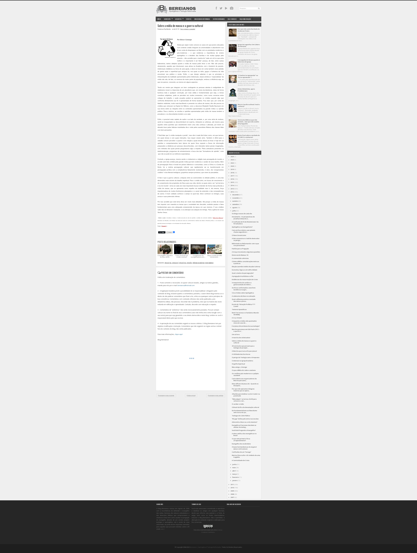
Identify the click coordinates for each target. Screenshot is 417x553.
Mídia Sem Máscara (218, 217)
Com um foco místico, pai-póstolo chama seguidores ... (243, 231)
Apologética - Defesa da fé (172, 263)
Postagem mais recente (166, 395)
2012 (232, 192)
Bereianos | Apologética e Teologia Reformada (205, 547)
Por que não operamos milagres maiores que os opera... (243, 390)
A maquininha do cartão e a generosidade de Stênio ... (242, 283)
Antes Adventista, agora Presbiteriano (246, 90)
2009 (232, 491)
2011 (232, 484)
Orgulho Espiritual (238, 364)
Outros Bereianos (219, 19)
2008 (232, 494)
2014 (232, 185)
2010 (232, 488)
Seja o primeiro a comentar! (187, 29)
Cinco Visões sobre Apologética (243, 293)
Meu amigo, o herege (239, 367)
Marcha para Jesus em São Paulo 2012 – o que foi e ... (246, 330)
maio (234, 468)
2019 (232, 169)
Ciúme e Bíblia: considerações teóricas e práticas (245, 262)
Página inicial (191, 395)
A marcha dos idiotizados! (241, 338)
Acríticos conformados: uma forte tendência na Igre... (243, 289)
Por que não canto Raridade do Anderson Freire (249, 30)
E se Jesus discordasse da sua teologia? (246, 326)
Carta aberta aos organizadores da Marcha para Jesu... (244, 379)
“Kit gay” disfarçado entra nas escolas (245, 419)
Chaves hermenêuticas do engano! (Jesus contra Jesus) (244, 448)
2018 (232, 173)
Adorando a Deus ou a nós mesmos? (244, 422)
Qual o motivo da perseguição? (243, 273)
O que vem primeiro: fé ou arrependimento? (241, 439)
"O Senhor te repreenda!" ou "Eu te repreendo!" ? (248, 76)
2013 (232, 189)
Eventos (188, 19)
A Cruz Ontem (237, 318)
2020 (232, 166)
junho (234, 464)
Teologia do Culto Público (241, 416)
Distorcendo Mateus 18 (240, 255)
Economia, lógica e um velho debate (244, 270)
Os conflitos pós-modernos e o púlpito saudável (245, 374)
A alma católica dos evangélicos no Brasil (244, 434)
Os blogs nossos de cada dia (242, 214)
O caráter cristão (238, 404)
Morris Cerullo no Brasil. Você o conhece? (249, 105)
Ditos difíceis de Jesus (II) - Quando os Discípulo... (245, 385)
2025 (232, 157)
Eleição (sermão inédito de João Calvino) (246, 267)
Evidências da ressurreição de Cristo (245, 279)
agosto (234, 207)
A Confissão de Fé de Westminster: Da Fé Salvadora (245, 223)
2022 (232, 163)
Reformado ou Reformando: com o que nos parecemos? (245, 244)
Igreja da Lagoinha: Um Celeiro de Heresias (249, 45)
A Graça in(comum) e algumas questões (246, 252)
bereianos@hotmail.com (186, 285)
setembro (235, 204)
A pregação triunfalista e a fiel (242, 276)
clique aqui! (179, 334)
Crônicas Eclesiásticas (198, 263)
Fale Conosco (232, 19)
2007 (232, 497)
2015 (232, 182)
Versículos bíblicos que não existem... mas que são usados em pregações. (248, 122)
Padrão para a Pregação (240, 249)
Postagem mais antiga (215, 395)
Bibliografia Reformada (202, 19)
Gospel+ (164, 226)
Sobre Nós (167, 19)
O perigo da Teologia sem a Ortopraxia (245, 357)
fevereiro (235, 477)
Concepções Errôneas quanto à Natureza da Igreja (249, 61)
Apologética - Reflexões (185, 263)
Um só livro (236, 334)
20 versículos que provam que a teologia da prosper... (243, 347)
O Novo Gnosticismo (239, 235)
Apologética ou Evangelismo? (242, 227)
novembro (235, 198)
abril (234, 471)
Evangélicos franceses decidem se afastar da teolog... (244, 426)
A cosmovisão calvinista (240, 258)
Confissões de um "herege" (241, 452)
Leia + (163, 529)
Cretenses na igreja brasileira (242, 361)
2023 (232, 160)
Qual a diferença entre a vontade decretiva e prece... (243, 300)
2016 (232, 179)
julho (234, 211)
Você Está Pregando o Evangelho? (244, 430)
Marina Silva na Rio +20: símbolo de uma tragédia (246, 456)
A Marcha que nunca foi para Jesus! (244, 351)
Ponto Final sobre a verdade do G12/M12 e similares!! (249, 136)
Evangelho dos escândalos (241, 444)
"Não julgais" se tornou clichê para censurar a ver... (244, 400)
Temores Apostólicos (239, 309)
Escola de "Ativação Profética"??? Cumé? (243, 305)
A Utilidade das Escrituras (241, 354)
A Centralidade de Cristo (240, 460)
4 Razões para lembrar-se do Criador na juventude (246, 395)
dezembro (235, 195)
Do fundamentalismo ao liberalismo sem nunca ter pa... (244, 411)
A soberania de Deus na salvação (243, 296)
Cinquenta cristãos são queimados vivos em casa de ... (244, 322)
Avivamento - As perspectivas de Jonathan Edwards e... (243, 218)
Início (159, 19)
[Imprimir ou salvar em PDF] (169, 232)
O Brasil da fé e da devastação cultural (245, 407)
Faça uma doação (245, 19)
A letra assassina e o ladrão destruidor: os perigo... (246, 239)
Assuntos (178, 19)
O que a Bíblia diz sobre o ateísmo (244, 370)
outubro (235, 201)
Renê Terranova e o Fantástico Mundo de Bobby (245, 314)
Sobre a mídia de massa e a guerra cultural (180, 25)
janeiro (234, 480)
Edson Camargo (209, 263)
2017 (232, 176)
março (234, 474)
